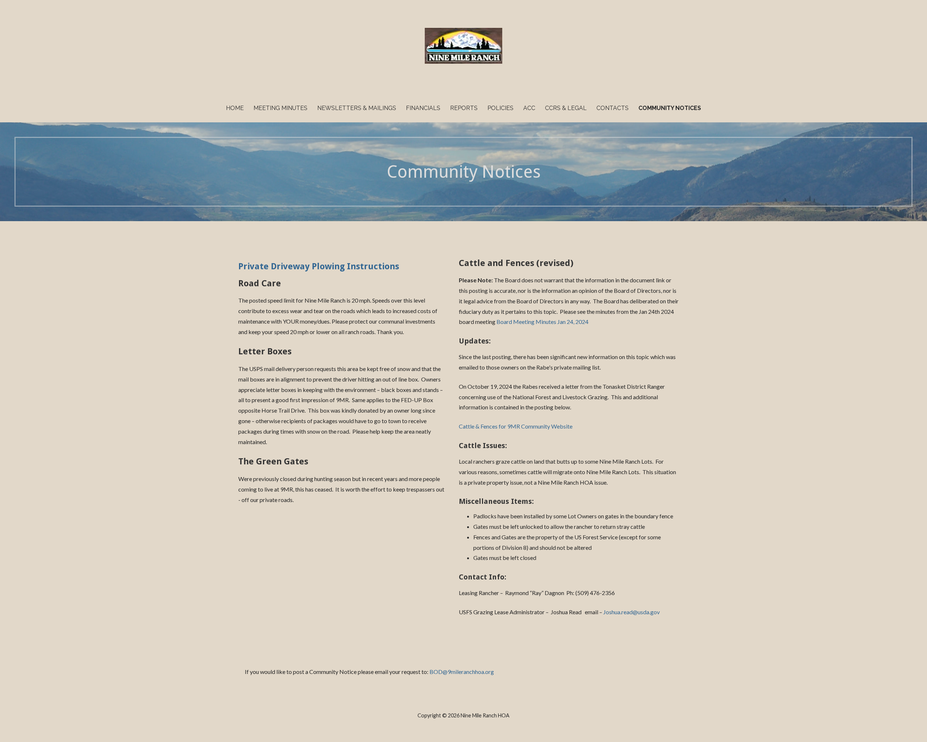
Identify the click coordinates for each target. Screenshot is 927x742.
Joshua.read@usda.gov (631, 611)
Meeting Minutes (280, 108)
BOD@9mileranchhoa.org (461, 671)
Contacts (612, 108)
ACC (529, 108)
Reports (464, 108)
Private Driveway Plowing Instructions (318, 266)
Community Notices (669, 108)
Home (235, 108)
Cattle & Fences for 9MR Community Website (515, 426)
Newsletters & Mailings (356, 108)
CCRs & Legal (566, 108)
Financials (423, 108)
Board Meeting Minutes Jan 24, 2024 (542, 321)
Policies (500, 108)
